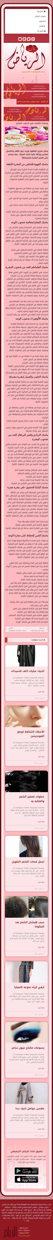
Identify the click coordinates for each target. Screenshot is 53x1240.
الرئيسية (40, 11)
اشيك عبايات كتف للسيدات (27, 671)
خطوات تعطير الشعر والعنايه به (31, 798)
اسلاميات (42, 21)
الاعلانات (42, 26)
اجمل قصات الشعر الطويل (28, 861)
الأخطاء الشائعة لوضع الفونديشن (30, 734)
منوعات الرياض (40, 16)
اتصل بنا (40, 31)
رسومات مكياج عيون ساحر (28, 1047)
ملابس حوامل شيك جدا (29, 1108)
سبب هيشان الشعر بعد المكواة (29, 924)
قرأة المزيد (41, 692)
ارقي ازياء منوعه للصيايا (29, 987)
